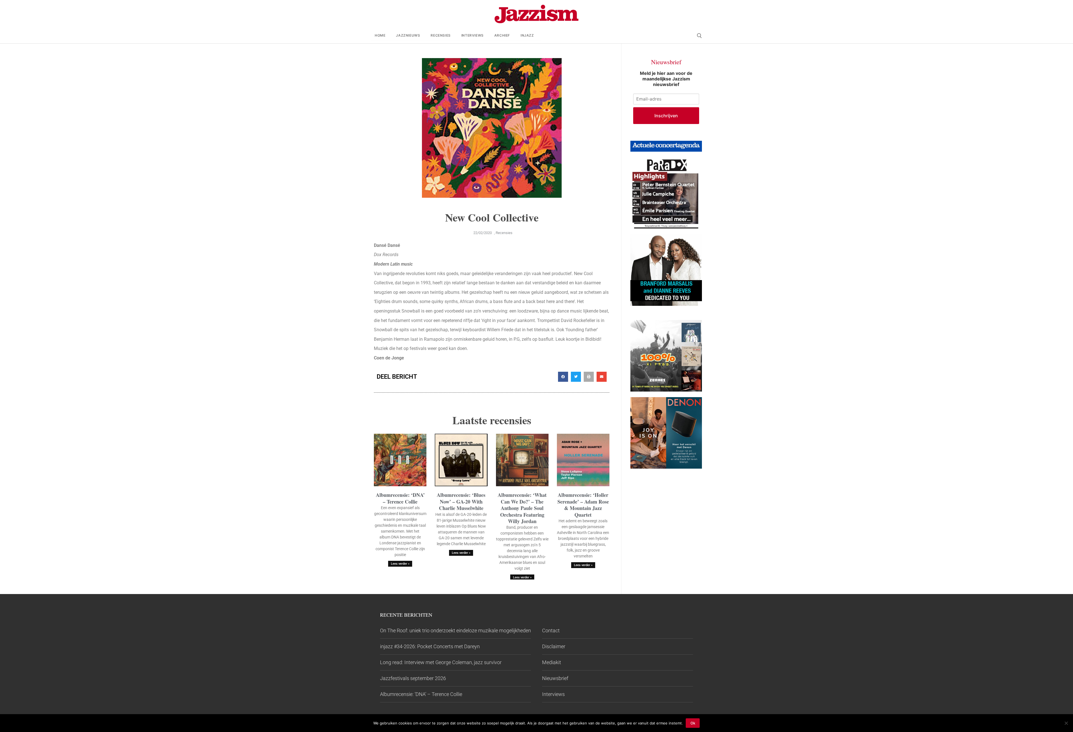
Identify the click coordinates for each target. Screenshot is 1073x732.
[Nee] (1066, 723)
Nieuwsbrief (555, 678)
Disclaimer (553, 646)
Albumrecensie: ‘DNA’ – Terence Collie (400, 498)
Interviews (553, 694)
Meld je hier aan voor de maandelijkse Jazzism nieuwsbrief (666, 78)
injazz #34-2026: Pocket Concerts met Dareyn (430, 646)
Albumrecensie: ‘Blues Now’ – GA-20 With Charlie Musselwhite (461, 501)
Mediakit (551, 662)
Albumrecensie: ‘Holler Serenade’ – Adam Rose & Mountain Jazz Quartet (583, 504)
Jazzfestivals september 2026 (413, 678)
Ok (692, 723)
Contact (551, 630)
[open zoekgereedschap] (699, 35)
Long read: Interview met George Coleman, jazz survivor (441, 662)
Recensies (504, 233)
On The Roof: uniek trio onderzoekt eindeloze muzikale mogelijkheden (455, 630)
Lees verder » (400, 564)
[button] (563, 377)
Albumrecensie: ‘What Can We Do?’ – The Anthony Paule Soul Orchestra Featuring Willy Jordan (522, 508)
